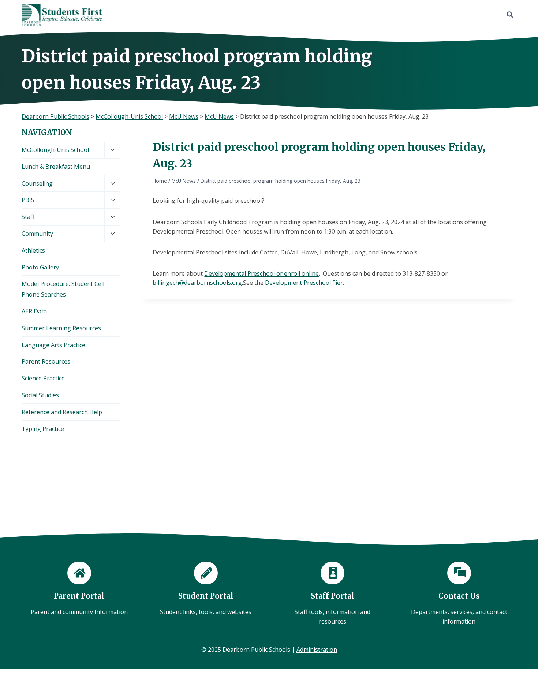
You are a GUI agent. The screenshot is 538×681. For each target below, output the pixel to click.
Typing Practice (43, 429)
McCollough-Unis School (55, 150)
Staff (28, 217)
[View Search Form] (509, 14)
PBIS (28, 200)
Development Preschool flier (304, 283)
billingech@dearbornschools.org (197, 283)
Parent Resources (46, 361)
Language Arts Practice (53, 345)
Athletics (33, 250)
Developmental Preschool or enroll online (261, 273)
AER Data (34, 311)
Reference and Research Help (62, 412)
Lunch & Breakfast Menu (56, 167)
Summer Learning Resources (61, 328)
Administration (316, 649)
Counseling (37, 183)
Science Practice (43, 378)
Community (37, 234)
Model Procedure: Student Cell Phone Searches (63, 289)
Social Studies (40, 395)
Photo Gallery (40, 267)
